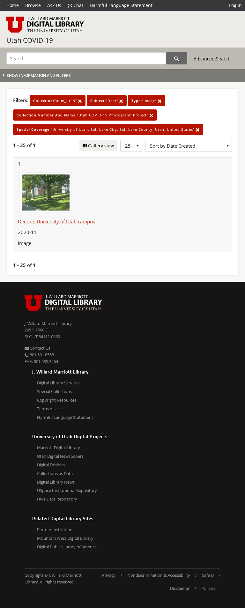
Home (12, 5)
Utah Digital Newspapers (60, 456)
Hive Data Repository (57, 499)
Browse (33, 5)
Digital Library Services (58, 383)
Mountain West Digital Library (65, 538)
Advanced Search (212, 59)
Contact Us (39, 348)
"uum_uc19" (55, 100)
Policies (208, 588)
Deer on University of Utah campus (56, 221)
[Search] (176, 58)
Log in (235, 5)
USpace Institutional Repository (67, 490)
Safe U (208, 575)
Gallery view (100, 146)
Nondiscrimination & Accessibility (158, 575)
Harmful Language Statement (121, 5)
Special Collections (54, 391)
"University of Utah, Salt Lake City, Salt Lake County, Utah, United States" (106, 129)
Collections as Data (55, 473)
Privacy (108, 575)
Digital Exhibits (51, 465)
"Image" (144, 100)
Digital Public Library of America (67, 547)
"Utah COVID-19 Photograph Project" (83, 115)
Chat (77, 5)
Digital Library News (56, 482)
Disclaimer (179, 588)
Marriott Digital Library (58, 447)
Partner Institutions (55, 529)
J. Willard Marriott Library (48, 323)
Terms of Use (49, 409)
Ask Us (54, 5)
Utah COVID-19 (29, 40)
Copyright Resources (56, 400)
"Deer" (104, 100)
